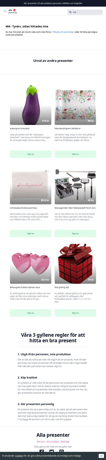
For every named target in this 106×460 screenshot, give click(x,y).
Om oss (41, 441)
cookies (19, 455)
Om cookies (53, 441)
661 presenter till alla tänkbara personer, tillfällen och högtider (53, 3)
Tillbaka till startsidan (63, 31)
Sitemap (65, 441)
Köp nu (30, 154)
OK (101, 456)
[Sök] (69, 12)
